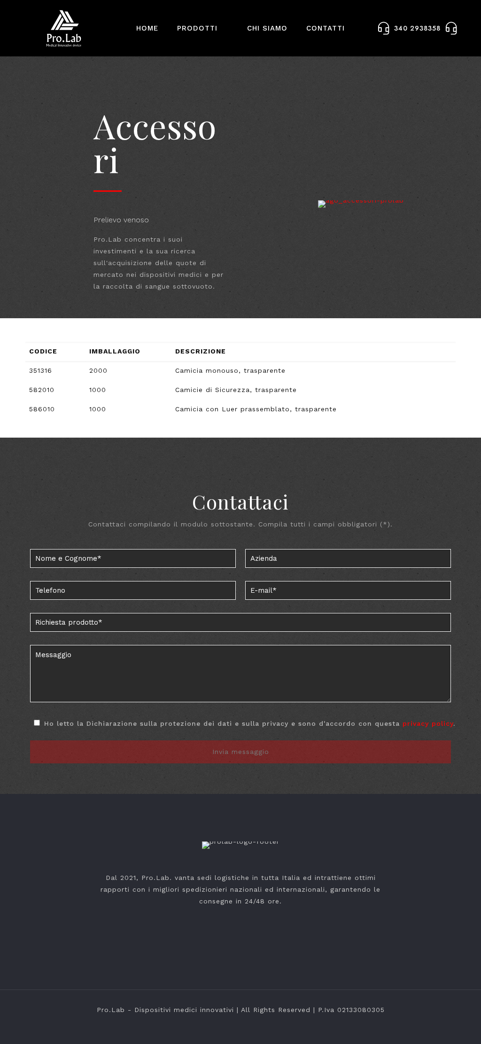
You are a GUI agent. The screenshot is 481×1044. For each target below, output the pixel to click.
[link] (361, 204)
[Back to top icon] (436, 1025)
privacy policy (428, 723)
